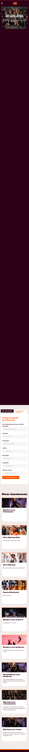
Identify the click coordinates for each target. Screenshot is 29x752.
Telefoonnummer (7, 470)
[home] (14, 3)
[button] (2, 3)
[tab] (7, 410)
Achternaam (5, 440)
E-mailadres (5, 462)
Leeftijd (4, 448)
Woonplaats (5, 455)
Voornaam (5, 433)
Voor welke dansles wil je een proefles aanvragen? (12, 425)
